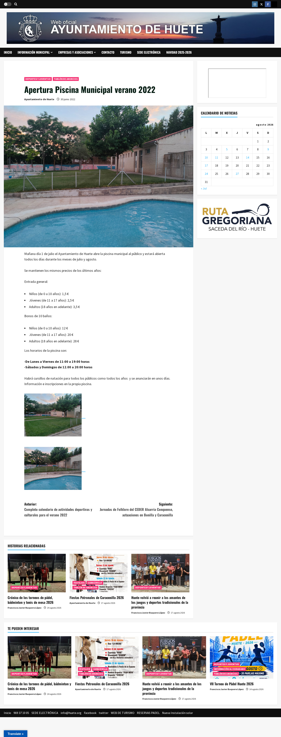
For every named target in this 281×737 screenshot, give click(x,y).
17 (206, 165)
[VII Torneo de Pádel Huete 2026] (242, 657)
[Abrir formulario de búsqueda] (15, 4)
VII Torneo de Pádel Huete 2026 (232, 683)
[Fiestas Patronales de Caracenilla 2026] (99, 573)
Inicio (8, 52)
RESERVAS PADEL (148, 713)
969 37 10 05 (21, 713)
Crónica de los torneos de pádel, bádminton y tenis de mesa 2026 (31, 600)
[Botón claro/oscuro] (7, 4)
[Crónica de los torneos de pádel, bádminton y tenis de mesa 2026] (37, 573)
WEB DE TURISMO (122, 713)
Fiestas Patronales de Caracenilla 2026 (97, 597)
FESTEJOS (79, 582)
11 (216, 157)
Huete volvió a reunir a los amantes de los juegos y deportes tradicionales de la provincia (159, 602)
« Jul (204, 188)
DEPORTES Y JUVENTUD (38, 78)
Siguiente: (136, 510)
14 (247, 157)
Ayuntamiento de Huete (39, 99)
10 (206, 157)
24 (206, 174)
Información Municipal (34, 52)
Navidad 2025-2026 (179, 52)
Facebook (90, 713)
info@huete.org (71, 713)
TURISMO (125, 52)
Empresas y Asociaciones (75, 52)
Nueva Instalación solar (177, 713)
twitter (103, 713)
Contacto (108, 52)
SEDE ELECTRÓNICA (149, 52)
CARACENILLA (95, 582)
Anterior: (58, 510)
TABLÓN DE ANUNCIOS (66, 78)
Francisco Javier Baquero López (24, 607)
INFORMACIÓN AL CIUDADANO (229, 669)
